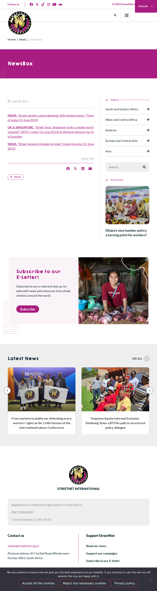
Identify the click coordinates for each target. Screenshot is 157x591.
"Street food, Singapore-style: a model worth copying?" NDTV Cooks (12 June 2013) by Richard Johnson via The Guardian (51, 131)
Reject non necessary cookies (84, 583)
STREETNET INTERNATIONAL (78, 488)
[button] (115, 15)
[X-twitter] (37, 4)
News (22, 39)
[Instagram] (48, 4)
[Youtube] (54, 4)
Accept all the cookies (38, 583)
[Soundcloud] (60, 4)
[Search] (144, 167)
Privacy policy (124, 583)
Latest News (23, 358)
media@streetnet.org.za (23, 546)
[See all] (146, 358)
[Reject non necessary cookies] (151, 579)
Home (12, 39)
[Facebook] (31, 4)
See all (137, 358)
